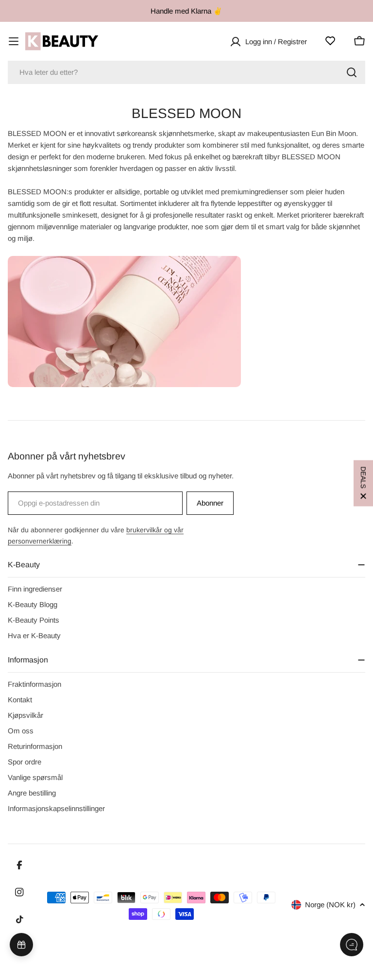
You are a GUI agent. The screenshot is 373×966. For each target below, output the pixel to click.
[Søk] (351, 72)
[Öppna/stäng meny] (13, 41)
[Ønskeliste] (330, 40)
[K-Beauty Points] (21, 944)
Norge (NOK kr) (330, 904)
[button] (363, 483)
